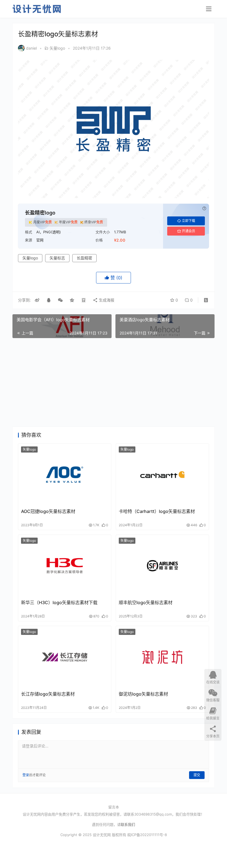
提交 (197, 775)
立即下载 (188, 221)
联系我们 (128, 824)
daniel (31, 48)
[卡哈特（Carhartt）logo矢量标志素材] (162, 474)
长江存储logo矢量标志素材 (48, 694)
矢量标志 (57, 258)
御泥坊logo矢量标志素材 (143, 694)
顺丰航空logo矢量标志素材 (145, 602)
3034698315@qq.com (153, 814)
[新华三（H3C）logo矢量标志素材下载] (64, 566)
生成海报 (106, 300)
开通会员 (188, 231)
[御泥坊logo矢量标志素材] (162, 657)
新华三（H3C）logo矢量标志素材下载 (59, 602)
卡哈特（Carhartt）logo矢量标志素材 (157, 511)
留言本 (113, 807)
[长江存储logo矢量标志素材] (64, 657)
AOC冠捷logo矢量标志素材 (48, 511)
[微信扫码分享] (60, 300)
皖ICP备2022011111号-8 (147, 834)
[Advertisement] (113, 382)
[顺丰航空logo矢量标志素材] (162, 566)
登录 (25, 775)
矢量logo (57, 48)
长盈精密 (84, 258)
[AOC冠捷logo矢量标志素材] (64, 474)
